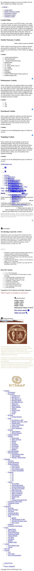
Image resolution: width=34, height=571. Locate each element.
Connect (6, 182)
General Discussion (13, 185)
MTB (13, 203)
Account (6, 185)
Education (7, 177)
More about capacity (22, 310)
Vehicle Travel (16, 410)
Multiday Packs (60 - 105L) (19, 421)
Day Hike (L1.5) (16, 399)
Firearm (14, 443)
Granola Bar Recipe (17, 485)
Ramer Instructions (17, 492)
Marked (14, 518)
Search (26, 193)
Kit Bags (10, 415)
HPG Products (12, 531)
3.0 (12, 480)
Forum (6, 180)
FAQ (2, 190)
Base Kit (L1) (15, 397)
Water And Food (16, 439)
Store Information (13, 452)
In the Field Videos (13, 514)
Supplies (10, 436)
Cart (9, 186)
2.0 (12, 478)
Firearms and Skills (13, 186)
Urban (13, 413)
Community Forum (13, 503)
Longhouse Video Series (15, 501)
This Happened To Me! (18, 519)
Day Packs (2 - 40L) (17, 420)
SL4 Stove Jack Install (18, 488)
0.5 (12, 474)
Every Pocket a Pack (17, 469)
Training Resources (13, 462)
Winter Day (15, 404)
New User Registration (14, 555)
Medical (14, 441)
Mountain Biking (16, 400)
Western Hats (15, 201)
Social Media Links (13, 183)
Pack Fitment (15, 465)
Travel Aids (15, 448)
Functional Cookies (10, 15)
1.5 (12, 477)
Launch (10, 185)
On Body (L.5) (16, 395)
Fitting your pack (21, 313)
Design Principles (13, 509)
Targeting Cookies (9, 16)
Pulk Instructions (16, 199)
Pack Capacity (16, 467)
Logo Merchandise (13, 451)
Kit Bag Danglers (17, 417)
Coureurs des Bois (13, 513)
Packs (9, 418)
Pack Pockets (15, 426)
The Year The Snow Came (19, 521)
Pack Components (17, 428)
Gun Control (15, 483)
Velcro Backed (16, 431)
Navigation (15, 444)
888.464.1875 (13, 190)
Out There (11, 537)
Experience (7, 178)
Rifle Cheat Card (16, 490)
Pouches (10, 430)
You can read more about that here (19, 361)
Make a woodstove (17, 198)
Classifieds (11, 539)
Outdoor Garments (13, 434)
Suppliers (10, 524)
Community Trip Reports (15, 191)
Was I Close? (15, 196)
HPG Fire (7, 183)
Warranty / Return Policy (19, 457)
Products (6, 175)
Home (2, 188)
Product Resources (13, 464)
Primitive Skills (12, 542)
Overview (11, 178)
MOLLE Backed (16, 433)
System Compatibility (18, 470)
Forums (22, 190)
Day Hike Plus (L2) (17, 402)
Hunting (14, 408)
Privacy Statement (9, 566)
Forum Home (12, 182)
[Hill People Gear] (6, 164)
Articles (10, 482)
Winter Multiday (16, 407)
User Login (11, 188)
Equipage (10, 472)
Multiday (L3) (16, 405)
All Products (11, 177)
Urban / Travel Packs (18, 425)
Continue (4, 7)
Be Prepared (15, 446)
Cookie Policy (8, 10)
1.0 (12, 475)
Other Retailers (16, 456)
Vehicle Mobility (12, 536)
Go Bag (14, 412)
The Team (11, 511)
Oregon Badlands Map (18, 487)
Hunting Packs (16, 423)
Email (7, 190)
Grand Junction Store (18, 454)
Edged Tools (15, 438)
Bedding (14, 449)
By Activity (11, 394)
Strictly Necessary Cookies (12, 11)
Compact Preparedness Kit (19, 204)
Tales (9, 516)
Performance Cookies (10, 13)
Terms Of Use (8, 563)
